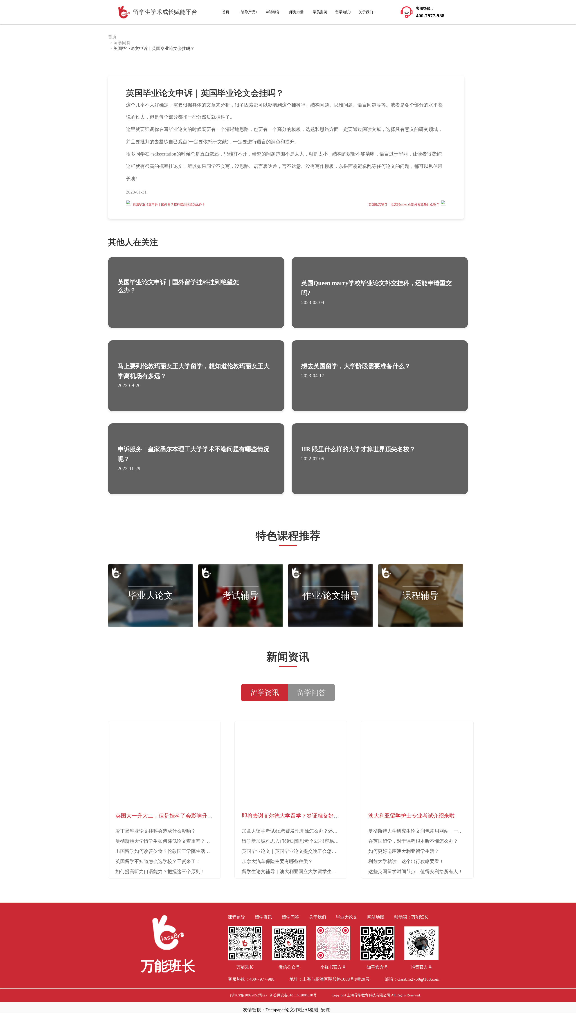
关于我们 (317, 917)
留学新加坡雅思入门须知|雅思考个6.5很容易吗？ (292, 841)
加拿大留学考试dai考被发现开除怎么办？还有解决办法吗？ (304, 831)
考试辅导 (241, 595)
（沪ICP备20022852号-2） (248, 995)
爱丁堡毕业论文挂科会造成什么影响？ (155, 831)
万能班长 (419, 917)
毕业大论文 (150, 595)
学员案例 (320, 12)
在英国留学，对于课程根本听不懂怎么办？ (413, 841)
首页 (225, 12)
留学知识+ (343, 12)
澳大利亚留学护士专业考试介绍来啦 (411, 816)
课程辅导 (421, 595)
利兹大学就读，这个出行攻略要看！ (406, 861)
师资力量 (296, 12)
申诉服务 (273, 12)
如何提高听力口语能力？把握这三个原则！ (160, 871)
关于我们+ (367, 12)
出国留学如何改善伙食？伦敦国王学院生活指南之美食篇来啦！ (181, 851)
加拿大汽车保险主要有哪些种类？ (277, 861)
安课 (325, 1009)
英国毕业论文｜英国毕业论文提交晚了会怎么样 (291, 851)
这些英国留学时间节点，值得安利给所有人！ (415, 871)
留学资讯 (263, 917)
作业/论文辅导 (330, 595)
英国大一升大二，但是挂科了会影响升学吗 (166, 816)
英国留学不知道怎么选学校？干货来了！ (157, 861)
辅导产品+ (249, 12)
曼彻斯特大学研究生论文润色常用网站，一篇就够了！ (425, 831)
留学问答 (121, 42)
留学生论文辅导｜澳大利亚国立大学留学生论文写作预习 (301, 871)
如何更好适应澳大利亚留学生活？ (403, 851)
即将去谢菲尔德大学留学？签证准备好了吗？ (296, 816)
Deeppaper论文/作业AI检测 (292, 1009)
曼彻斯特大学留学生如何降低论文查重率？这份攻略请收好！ (179, 841)
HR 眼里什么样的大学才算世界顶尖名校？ (358, 449)
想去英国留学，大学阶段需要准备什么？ (356, 366)
